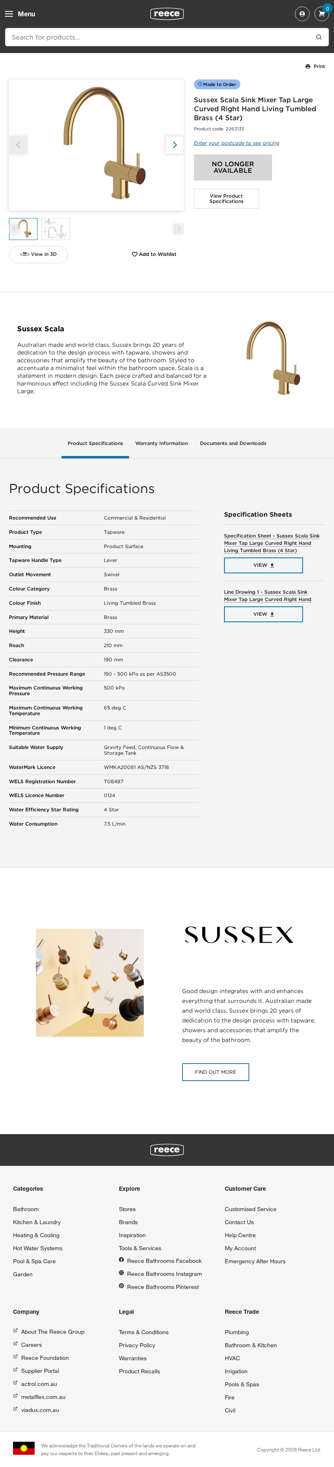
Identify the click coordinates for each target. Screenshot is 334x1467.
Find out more (215, 1072)
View (260, 565)
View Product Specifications (226, 199)
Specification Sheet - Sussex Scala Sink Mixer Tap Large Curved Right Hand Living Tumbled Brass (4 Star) (272, 543)
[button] (174, 145)
